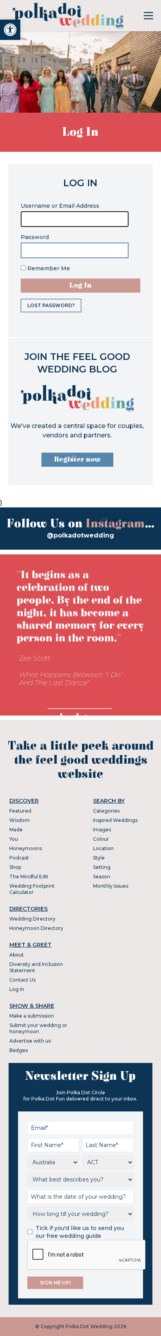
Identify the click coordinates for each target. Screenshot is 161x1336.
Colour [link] (101, 839)
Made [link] (16, 830)
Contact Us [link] (22, 980)
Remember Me (48, 268)
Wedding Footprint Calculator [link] (32, 889)
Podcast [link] (19, 858)
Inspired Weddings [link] (115, 820)
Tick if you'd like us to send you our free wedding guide (80, 1232)
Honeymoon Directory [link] (36, 928)
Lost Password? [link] (51, 305)
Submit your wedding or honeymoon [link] (38, 1028)
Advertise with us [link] (30, 1041)
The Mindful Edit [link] (28, 876)
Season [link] (101, 876)
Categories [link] (106, 811)
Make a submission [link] (31, 1016)
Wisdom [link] (19, 820)
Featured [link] (20, 811)
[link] (10, 30)
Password (35, 237)
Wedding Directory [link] (32, 919)
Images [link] (102, 830)
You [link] (13, 839)
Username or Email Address (60, 205)
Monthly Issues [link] (110, 886)
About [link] (16, 955)
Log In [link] (16, 989)
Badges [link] (18, 1050)
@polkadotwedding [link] (80, 535)
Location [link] (103, 848)
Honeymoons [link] (25, 848)
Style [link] (99, 858)
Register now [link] (77, 459)
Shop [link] (15, 867)
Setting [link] (102, 867)
